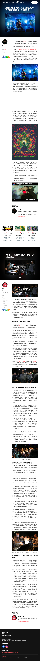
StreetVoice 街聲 (5, 652)
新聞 (10, 2)
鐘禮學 (4, 301)
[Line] (7, 57)
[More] (9, 57)
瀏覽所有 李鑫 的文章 (22, 216)
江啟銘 (4, 299)
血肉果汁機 (25, 41)
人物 (4, 2)
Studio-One (21, 325)
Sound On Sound (21, 361)
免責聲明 (4, 656)
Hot (6, 301)
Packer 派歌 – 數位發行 (13, 652)
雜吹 (13, 2)
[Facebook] (3, 57)
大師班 (4, 307)
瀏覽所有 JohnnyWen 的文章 (23, 621)
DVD (3, 54)
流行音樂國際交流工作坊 (6, 305)
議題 (7, 2)
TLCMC (4, 303)
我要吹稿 (34, 2)
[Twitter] (5, 57)
